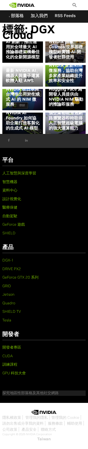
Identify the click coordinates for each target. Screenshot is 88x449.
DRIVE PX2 (11, 268)
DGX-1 (8, 260)
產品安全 (29, 429)
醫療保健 (9, 207)
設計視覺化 (11, 198)
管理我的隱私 (36, 417)
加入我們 (39, 15)
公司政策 (9, 429)
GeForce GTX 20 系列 (20, 277)
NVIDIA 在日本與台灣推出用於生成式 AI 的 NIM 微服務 (23, 97)
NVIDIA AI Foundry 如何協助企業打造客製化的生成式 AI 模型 (23, 120)
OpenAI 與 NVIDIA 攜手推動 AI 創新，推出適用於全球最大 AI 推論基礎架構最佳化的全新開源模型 (23, 44)
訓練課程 (9, 364)
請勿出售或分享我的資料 (23, 423)
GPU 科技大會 (14, 373)
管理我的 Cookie (65, 417)
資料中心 (9, 190)
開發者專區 (11, 347)
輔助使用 (74, 423)
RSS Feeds (65, 15)
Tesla (6, 320)
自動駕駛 (9, 215)
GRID (6, 285)
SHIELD (8, 233)
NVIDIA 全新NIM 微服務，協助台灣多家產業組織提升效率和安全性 (66, 73)
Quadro (8, 303)
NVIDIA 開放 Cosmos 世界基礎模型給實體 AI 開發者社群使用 (66, 49)
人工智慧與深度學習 (19, 173)
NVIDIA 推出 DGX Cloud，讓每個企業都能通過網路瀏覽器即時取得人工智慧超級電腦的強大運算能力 (66, 115)
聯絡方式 (48, 429)
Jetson (8, 294)
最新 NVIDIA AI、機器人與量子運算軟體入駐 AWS (23, 75)
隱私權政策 (11, 417)
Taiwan (44, 439)
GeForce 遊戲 (13, 224)
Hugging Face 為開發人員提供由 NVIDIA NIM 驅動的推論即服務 (66, 97)
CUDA (7, 355)
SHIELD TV (11, 311)
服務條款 (55, 423)
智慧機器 (9, 181)
